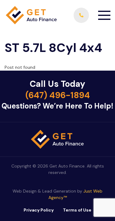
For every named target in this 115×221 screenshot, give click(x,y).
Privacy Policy (39, 210)
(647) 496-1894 (57, 95)
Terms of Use (77, 210)
